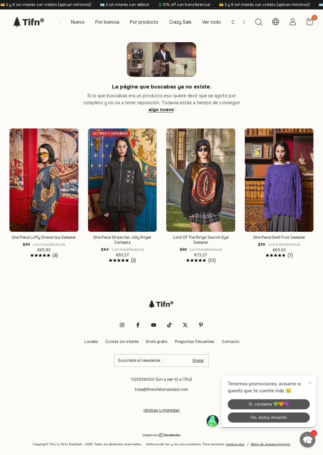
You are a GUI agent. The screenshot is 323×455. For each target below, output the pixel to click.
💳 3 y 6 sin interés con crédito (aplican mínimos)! (250, 4)
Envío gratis (156, 341)
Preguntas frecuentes (194, 341)
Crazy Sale (180, 22)
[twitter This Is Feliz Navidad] (185, 324)
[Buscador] (258, 23)
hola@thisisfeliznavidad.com (161, 389)
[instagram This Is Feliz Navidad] (122, 324)
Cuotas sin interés (122, 341)
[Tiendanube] (161, 435)
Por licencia (107, 22)
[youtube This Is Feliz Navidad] (153, 324)
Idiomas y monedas (161, 410)
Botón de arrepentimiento (270, 444)
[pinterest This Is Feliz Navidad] (200, 324)
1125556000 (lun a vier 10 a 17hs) (161, 379)
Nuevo (78, 22)
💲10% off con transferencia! (169, 4)
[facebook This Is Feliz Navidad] (137, 324)
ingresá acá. (235, 444)
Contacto (230, 341)
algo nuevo (161, 109)
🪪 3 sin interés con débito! (110, 4)
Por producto (144, 22)
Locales (91, 341)
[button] (307, 439)
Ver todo (211, 22)
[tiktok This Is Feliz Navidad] (169, 324)
